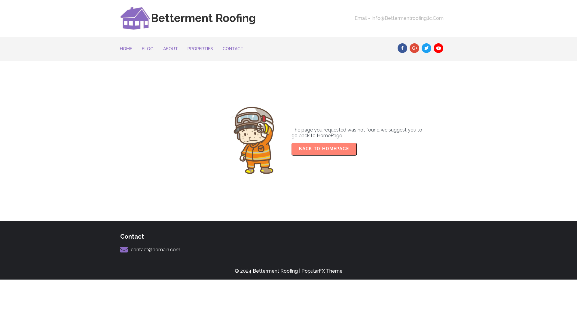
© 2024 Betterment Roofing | (268, 271)
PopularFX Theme (322, 271)
